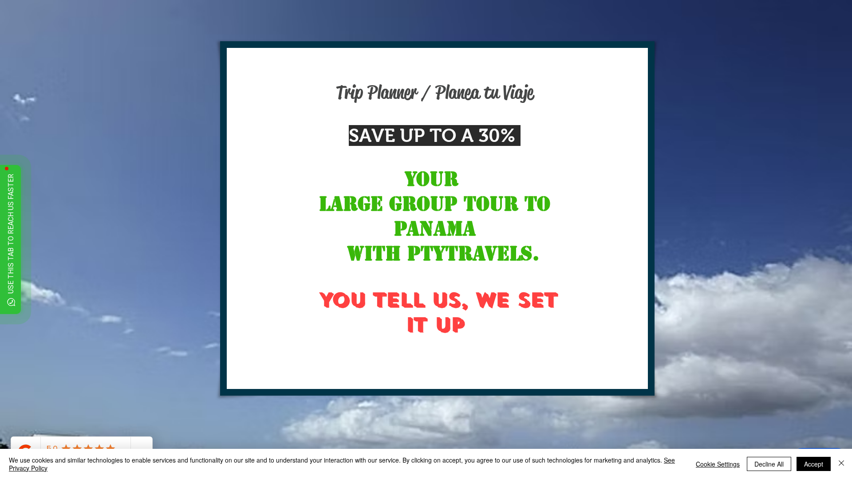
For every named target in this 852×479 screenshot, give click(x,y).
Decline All (769, 463)
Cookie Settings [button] (718, 463)
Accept (813, 463)
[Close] (841, 464)
